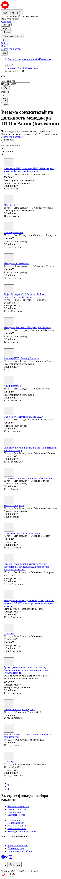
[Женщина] (9, 163)
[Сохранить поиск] (4, 100)
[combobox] (15, 81)
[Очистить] (5, 87)
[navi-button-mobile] (4, 52)
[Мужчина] (9, 227)
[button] (4, 43)
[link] (6, 32)
